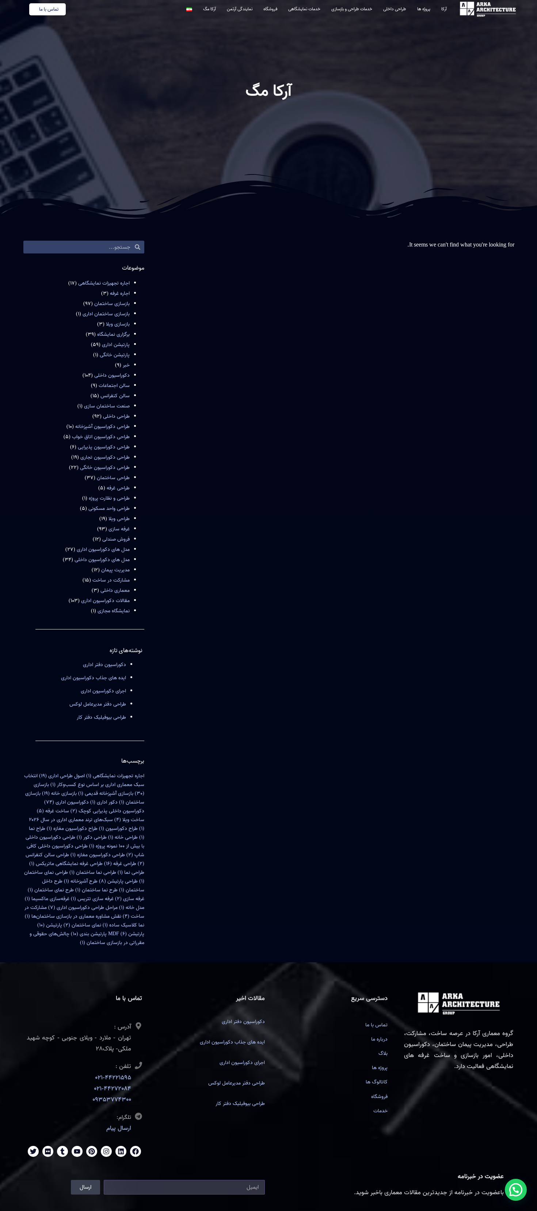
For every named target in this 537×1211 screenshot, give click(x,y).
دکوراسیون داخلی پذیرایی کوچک (107, 811)
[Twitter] (33, 1151)
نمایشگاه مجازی (114, 611)
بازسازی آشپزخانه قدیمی (105, 793)
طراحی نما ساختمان (92, 872)
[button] (516, 1190)
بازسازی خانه (59, 793)
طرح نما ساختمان (96, 890)
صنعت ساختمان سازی (107, 406)
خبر (126, 365)
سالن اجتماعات (114, 385)
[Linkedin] (120, 1151)
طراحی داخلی (394, 8)
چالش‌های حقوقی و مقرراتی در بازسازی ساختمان (87, 938)
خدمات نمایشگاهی (304, 8)
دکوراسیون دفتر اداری (104, 665)
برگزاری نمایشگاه (113, 334)
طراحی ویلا (119, 519)
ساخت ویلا (129, 820)
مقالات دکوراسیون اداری (105, 601)
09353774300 (111, 1100)
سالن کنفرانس (115, 396)
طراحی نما (131, 872)
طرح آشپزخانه (81, 881)
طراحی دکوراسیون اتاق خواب (101, 437)
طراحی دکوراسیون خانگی (105, 467)
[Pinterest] (91, 1151)
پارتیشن (49, 925)
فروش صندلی (116, 539)
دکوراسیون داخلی (112, 375)
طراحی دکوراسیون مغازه (98, 855)
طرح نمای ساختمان (51, 890)
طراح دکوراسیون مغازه (72, 828)
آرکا (444, 8)
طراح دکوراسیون (118, 828)
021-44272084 (112, 1089)
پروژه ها (423, 8)
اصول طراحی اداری (62, 776)
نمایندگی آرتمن (239, 8)
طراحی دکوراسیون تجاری (105, 457)
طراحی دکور (92, 837)
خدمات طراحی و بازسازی (351, 8)
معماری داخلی (115, 590)
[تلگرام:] (138, 1116)
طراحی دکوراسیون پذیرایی (104, 447)
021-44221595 (113, 1078)
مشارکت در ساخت (111, 580)
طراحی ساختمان (113, 478)
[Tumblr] (62, 1151)
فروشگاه (270, 8)
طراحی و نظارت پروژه (109, 498)
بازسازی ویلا (118, 324)
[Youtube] (77, 1151)
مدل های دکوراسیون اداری (103, 549)
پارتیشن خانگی (115, 355)
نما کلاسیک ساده (123, 925)
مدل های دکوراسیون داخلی (102, 560)
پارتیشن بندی (89, 934)
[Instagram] (106, 1151)
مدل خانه (131, 907)
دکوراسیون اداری (66, 802)
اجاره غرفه (120, 293)
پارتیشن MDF (126, 934)
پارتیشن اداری (116, 345)
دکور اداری (104, 802)
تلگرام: (124, 1117)
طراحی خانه (123, 837)
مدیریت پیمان (115, 570)
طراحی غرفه (118, 488)
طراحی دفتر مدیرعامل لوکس (97, 704)
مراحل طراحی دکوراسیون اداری (83, 907)
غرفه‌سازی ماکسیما (47, 899)
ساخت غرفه (53, 811)
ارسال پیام (118, 1128)
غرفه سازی (119, 529)
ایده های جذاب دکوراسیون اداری (93, 678)
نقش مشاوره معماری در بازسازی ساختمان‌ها (73, 916)
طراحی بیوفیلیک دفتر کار (101, 717)
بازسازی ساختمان (112, 304)
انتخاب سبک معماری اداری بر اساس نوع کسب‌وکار (84, 780)
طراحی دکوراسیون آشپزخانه (102, 426)
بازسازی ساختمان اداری (106, 314)
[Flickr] (47, 1151)
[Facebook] (135, 1151)
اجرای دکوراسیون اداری (103, 691)
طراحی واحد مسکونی (109, 508)
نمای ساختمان (82, 925)
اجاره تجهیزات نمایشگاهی (104, 283)
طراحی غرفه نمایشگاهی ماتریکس (66, 864)
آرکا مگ (209, 8)
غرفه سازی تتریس (92, 899)
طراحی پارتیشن (118, 881)
